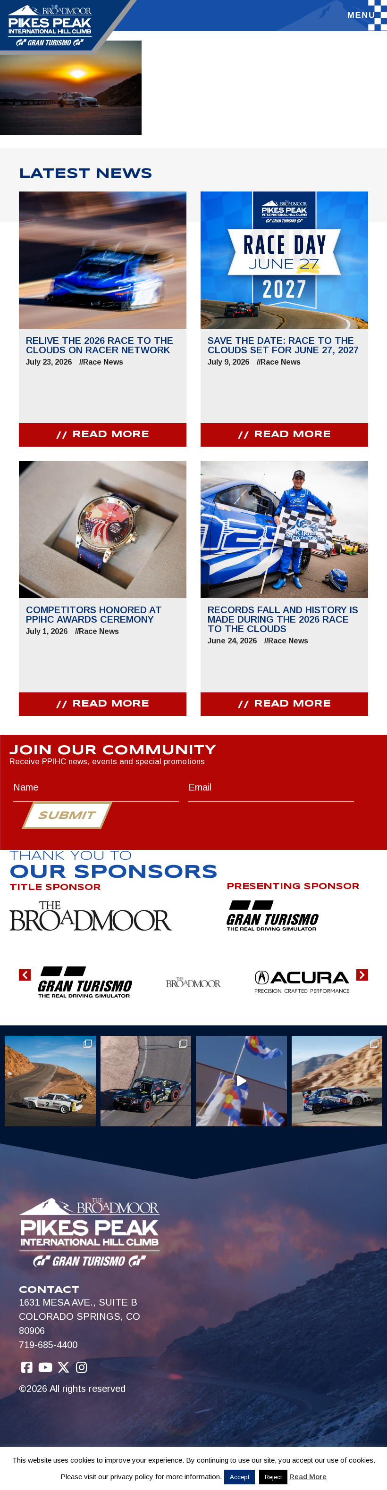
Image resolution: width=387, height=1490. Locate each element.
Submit (66, 816)
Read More (308, 1477)
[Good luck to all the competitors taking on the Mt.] (50, 1081)
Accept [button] (239, 1477)
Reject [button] (273, 1477)
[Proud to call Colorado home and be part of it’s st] (337, 1081)
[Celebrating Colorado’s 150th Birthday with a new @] (241, 1081)
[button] (25, 975)
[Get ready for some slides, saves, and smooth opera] (146, 1081)
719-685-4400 (48, 1345)
